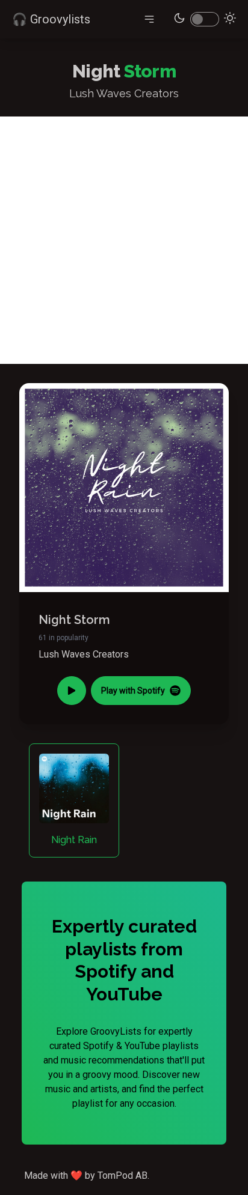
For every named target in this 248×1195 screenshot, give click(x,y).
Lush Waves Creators (84, 654)
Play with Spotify (133, 690)
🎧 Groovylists (51, 19)
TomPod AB (122, 1175)
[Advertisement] (124, 240)
